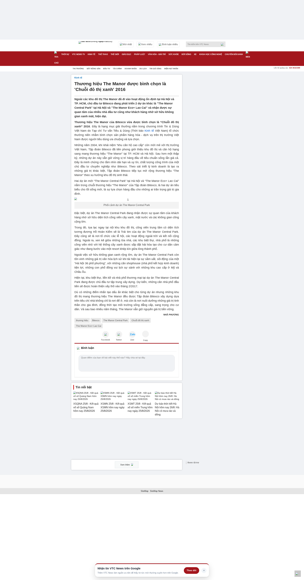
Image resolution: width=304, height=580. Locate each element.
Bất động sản (93, 69)
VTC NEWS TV (78, 54)
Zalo (132, 340)
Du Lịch (143, 69)
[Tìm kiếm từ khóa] (223, 44)
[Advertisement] (209, 122)
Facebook (105, 340)
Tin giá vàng (155, 69)
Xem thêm (125, 465)
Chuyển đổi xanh (234, 54)
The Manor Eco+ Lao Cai (88, 326)
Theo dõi (191, 570)
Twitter (119, 340)
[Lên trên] (297, 573)
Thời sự (65, 54)
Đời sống (186, 54)
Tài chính (117, 69)
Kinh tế (91, 54)
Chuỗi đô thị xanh (140, 320)
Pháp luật (139, 54)
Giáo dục (126, 54)
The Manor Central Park (115, 320)
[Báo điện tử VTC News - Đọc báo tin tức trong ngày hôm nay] (96, 45)
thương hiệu (82, 320)
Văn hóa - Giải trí (157, 54)
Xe (195, 54)
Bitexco (95, 320)
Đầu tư (106, 69)
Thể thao (103, 54)
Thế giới (115, 54)
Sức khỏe (173, 54)
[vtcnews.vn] (105, 334)
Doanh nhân (131, 69)
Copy (145, 340)
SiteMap (144, 491)
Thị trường (78, 69)
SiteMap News (156, 491)
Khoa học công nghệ (210, 54)
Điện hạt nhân (171, 69)
